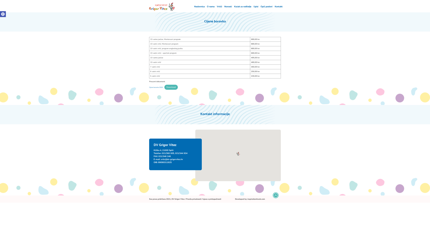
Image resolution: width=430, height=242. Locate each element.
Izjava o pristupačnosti (212, 199)
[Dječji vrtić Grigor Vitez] (162, 6)
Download (171, 87)
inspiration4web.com (256, 199)
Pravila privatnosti (193, 199)
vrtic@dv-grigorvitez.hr (172, 159)
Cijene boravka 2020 (156, 87)
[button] (3, 14)
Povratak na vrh (276, 195)
